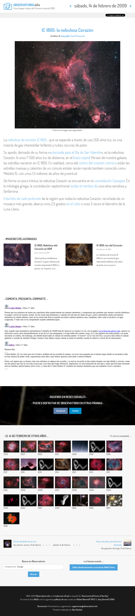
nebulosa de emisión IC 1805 (27, 139)
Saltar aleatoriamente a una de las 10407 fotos (93, 567)
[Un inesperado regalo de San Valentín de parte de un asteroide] (63, 500)
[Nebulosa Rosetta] (114, 464)
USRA (112, 599)
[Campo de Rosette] (11, 482)
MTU (93, 599)
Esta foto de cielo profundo (22, 198)
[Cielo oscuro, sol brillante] (80, 500)
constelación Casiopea (109, 180)
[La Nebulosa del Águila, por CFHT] (11, 500)
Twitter (75, 410)
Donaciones (42, 606)
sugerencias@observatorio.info (85, 606)
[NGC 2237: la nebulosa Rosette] (11, 518)
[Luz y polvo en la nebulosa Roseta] (80, 482)
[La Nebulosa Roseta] (63, 482)
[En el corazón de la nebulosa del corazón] (46, 446)
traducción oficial (62, 596)
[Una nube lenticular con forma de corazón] (29, 464)
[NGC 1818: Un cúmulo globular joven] (114, 500)
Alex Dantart (77, 609)
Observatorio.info (43, 596)
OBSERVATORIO (23, 5)
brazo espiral (81, 157)
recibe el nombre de (84, 186)
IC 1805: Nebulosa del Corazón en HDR (46, 247)
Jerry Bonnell (103, 599)
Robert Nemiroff (83, 599)
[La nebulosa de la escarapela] (97, 482)
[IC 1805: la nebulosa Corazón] (29, 482)
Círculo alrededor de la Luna (24, 541)
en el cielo (73, 203)
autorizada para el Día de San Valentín (75, 152)
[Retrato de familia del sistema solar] (97, 446)
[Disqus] (67, 336)
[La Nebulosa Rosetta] (97, 500)
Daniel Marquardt (78, 36)
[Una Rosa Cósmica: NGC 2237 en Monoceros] (11, 446)
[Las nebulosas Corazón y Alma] (29, 446)
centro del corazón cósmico (98, 162)
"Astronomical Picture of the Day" (95, 596)
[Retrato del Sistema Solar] (46, 464)
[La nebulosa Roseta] (11, 464)
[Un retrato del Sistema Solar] (114, 482)
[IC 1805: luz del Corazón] (63, 464)
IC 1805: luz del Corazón (109, 245)
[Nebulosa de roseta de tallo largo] (63, 446)
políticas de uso (60, 599)
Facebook (60, 410)
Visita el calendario (120, 436)
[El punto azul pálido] (80, 446)
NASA (36, 599)
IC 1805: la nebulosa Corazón (67, 30)
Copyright (65, 36)
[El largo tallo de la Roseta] (46, 482)
